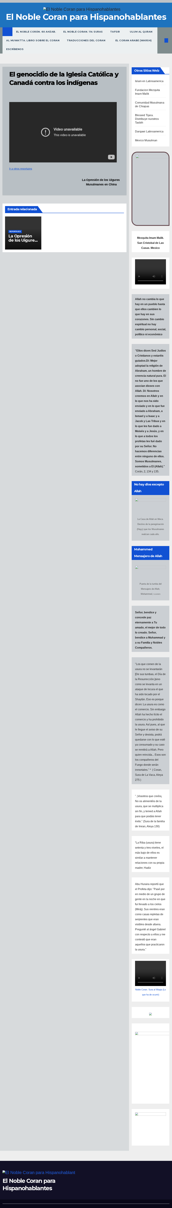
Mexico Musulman (146, 140)
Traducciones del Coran (86, 40)
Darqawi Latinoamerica (149, 131)
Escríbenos (15, 49)
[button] (161, 40)
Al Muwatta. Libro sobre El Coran (32, 40)
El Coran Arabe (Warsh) (133, 40)
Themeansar (111, 1205)
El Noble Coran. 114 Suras (83, 31)
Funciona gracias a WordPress (70, 1205)
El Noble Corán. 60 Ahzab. (36, 31)
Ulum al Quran (141, 31)
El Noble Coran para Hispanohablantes (86, 17)
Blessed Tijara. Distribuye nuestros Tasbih (147, 119)
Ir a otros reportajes (20, 168)
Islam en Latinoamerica (149, 81)
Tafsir (115, 31)
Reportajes (15, 231)
